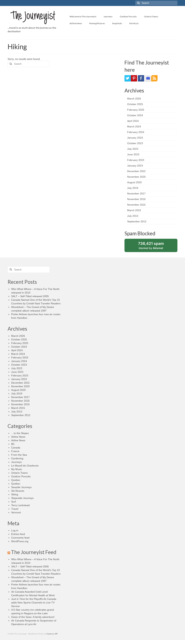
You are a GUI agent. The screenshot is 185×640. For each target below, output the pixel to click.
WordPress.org (19, 541)
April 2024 (133, 120)
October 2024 (135, 115)
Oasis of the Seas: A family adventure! (33, 616)
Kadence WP (52, 634)
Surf (13, 501)
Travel (14, 508)
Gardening (17, 458)
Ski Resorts (17, 490)
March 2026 (134, 98)
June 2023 (133, 154)
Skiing (14, 494)
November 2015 (136, 204)
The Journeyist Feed (33, 552)
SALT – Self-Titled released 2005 (30, 296)
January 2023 (135, 165)
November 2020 (136, 176)
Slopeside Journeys (22, 498)
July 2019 (132, 187)
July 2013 (132, 215)
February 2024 (135, 132)
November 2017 (136, 193)
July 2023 (132, 148)
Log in (14, 530)
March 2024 (134, 126)
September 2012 (136, 221)
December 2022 (136, 171)
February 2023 (135, 160)
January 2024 (135, 137)
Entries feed (18, 534)
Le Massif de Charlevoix (25, 465)
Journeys (16, 462)
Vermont (16, 512)
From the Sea (19, 454)
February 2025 (135, 109)
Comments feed (20, 537)
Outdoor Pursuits (21, 476)
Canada (15, 447)
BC (13, 444)
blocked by (154, 246)
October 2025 (135, 104)
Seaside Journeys (21, 487)
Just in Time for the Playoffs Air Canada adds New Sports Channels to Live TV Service (33, 602)
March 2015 (134, 210)
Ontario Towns (19, 472)
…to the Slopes (20, 433)
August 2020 (134, 182)
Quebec (15, 480)
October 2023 (135, 143)
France (15, 451)
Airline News (18, 436)
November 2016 (136, 199)
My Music (16, 469)
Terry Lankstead (20, 505)
